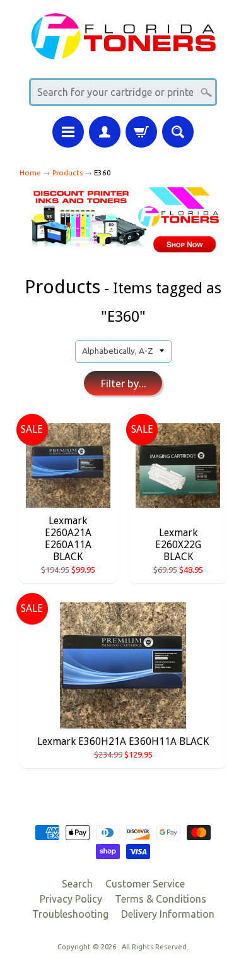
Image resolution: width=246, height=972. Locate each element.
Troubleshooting (70, 914)
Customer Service (145, 883)
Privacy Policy (71, 899)
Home (30, 172)
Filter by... (123, 383)
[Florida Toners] (123, 51)
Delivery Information (167, 914)
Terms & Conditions (160, 899)
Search (77, 883)
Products (67, 172)
